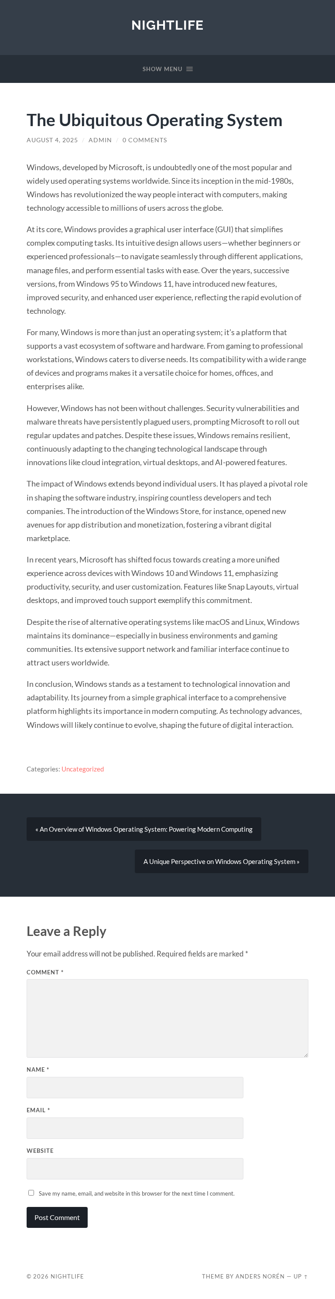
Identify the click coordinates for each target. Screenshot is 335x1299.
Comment (45, 972)
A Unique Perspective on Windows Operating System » (222, 861)
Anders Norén (260, 1276)
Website (40, 1150)
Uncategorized (83, 769)
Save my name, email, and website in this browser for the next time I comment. (137, 1193)
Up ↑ (301, 1276)
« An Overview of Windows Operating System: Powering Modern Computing (144, 829)
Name (38, 1069)
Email (38, 1110)
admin (100, 140)
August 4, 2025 (52, 140)
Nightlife (167, 25)
